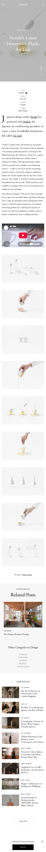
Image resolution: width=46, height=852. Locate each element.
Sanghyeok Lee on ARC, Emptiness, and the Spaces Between (32, 770)
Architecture (7, 631)
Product (26, 30)
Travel (23, 704)
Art (22, 687)
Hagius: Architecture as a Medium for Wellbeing (32, 785)
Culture (27, 780)
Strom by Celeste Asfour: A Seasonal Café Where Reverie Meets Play (32, 754)
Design (19, 30)
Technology (23, 666)
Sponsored (27, 733)
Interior (23, 660)
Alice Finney (23, 111)
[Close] (42, 841)
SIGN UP (23, 847)
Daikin (26, 121)
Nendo (21, 93)
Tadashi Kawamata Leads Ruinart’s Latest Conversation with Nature (32, 739)
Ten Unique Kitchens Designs (16, 634)
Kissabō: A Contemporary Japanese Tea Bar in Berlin (32, 709)
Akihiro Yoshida (27, 575)
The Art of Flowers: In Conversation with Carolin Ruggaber (30, 694)
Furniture (23, 657)
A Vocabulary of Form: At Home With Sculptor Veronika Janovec (32, 724)
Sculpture (26, 687)
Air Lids (17, 135)
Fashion (23, 654)
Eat (26, 704)
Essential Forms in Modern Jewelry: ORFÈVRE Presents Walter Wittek (30, 801)
